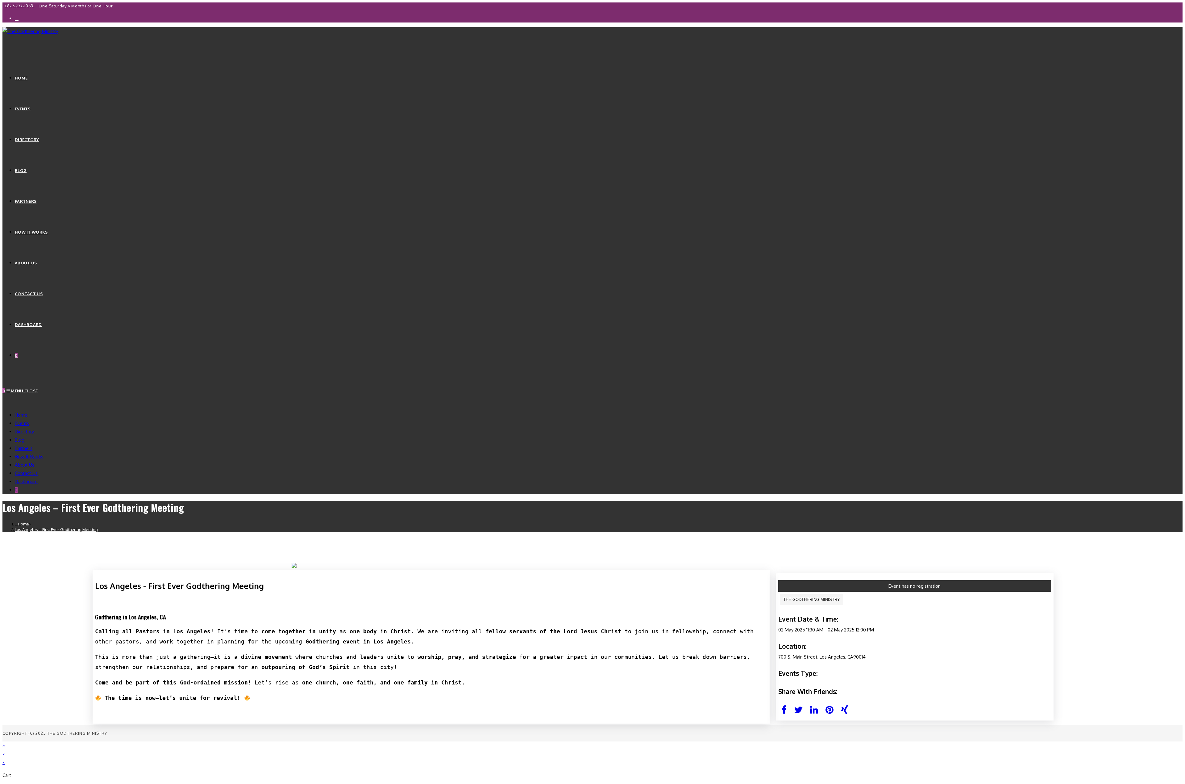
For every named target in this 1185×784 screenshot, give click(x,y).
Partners (23, 448)
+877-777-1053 (19, 5)
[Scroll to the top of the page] (4, 746)
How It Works (29, 456)
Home (21, 415)
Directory (24, 432)
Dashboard (26, 481)
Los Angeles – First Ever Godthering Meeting (56, 529)
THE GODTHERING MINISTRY (811, 599)
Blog (19, 440)
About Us (24, 465)
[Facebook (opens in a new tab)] (17, 18)
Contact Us (26, 473)
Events (22, 423)
